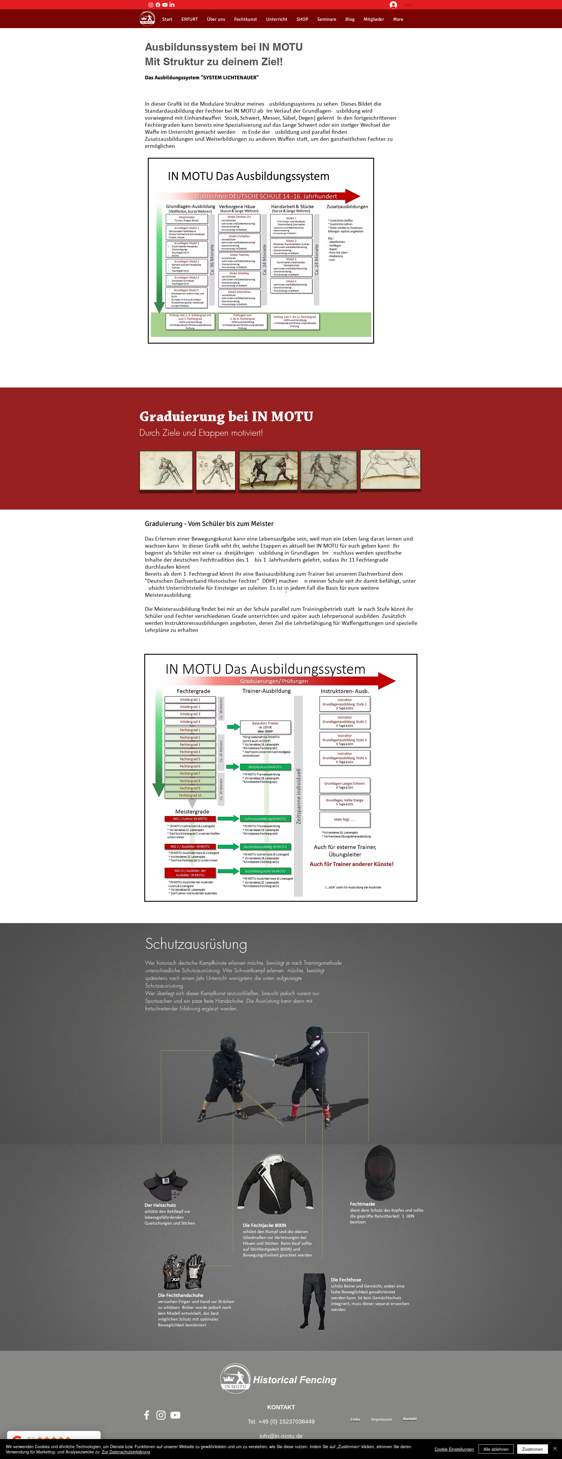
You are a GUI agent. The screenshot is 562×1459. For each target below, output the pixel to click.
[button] (215, 19)
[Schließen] (554, 1449)
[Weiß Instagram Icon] (161, 1415)
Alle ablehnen (496, 1449)
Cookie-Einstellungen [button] (454, 1449)
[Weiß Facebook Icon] (146, 1415)
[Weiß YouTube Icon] (175, 1415)
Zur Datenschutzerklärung (126, 1452)
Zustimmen (532, 1449)
